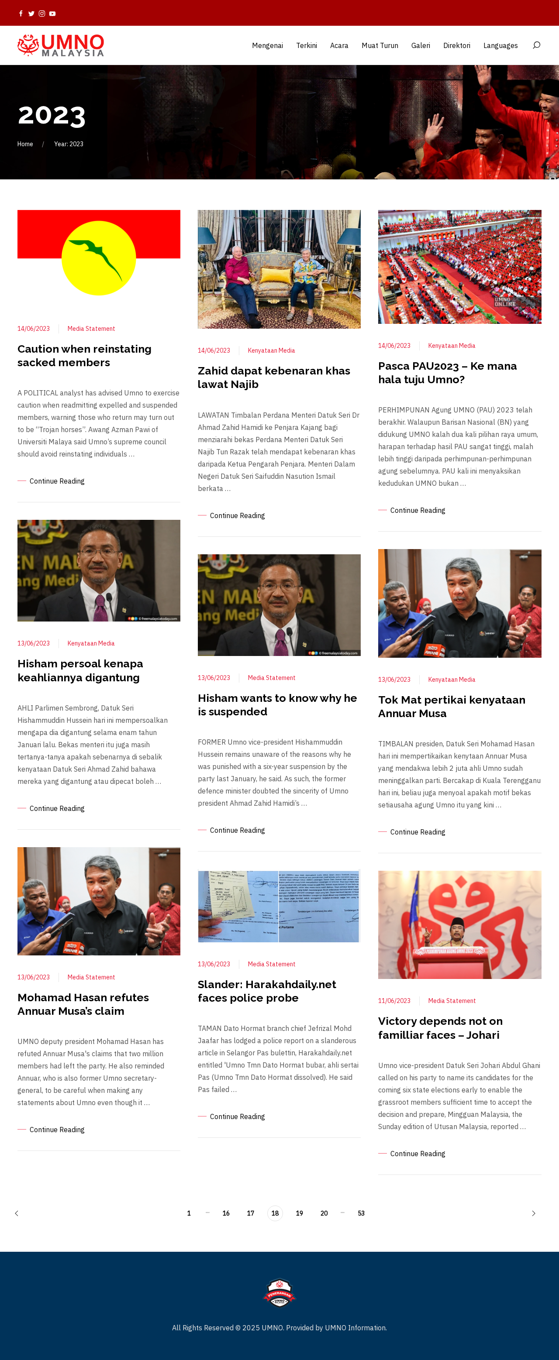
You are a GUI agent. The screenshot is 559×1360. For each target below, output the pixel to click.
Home (25, 144)
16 (226, 1213)
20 (324, 1213)
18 (275, 1213)
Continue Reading (57, 480)
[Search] (536, 45)
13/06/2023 (33, 643)
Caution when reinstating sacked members (84, 355)
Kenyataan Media (91, 643)
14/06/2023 (33, 329)
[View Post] (98, 257)
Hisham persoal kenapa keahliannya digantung (80, 670)
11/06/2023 (394, 1001)
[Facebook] (20, 13)
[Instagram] (41, 13)
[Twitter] (31, 13)
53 (361, 1213)
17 (250, 1213)
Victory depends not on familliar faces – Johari (440, 1027)
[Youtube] (52, 13)
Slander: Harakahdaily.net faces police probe (267, 991)
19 (299, 1213)
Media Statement (91, 329)
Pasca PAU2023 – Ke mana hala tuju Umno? (447, 372)
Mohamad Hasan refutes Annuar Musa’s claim (83, 1004)
